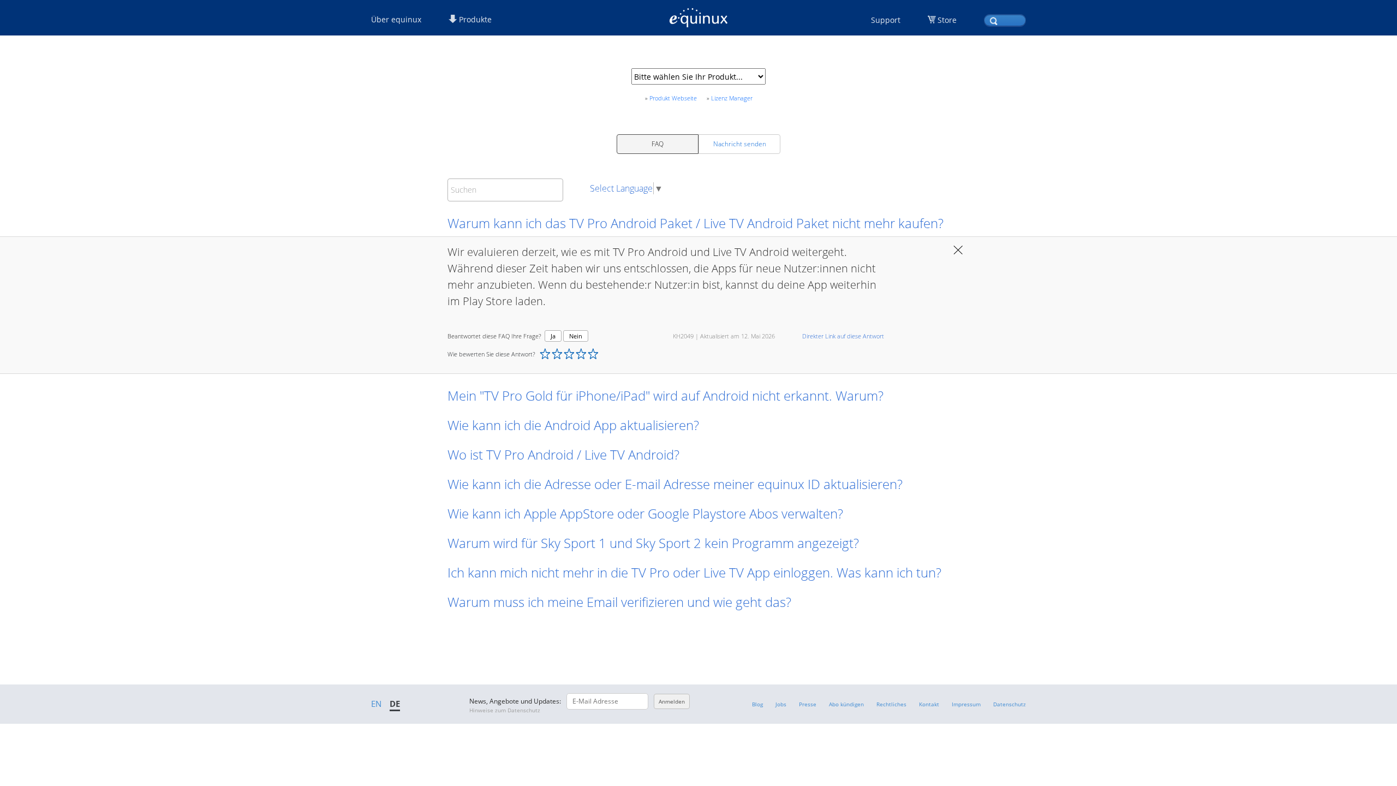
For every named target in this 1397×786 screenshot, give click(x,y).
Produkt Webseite (673, 98)
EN (376, 703)
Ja (553, 336)
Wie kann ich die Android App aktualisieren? (573, 425)
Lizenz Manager (732, 98)
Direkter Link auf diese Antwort (843, 336)
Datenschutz (1009, 704)
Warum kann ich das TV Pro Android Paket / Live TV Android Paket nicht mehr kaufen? (695, 223)
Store (947, 20)
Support (885, 20)
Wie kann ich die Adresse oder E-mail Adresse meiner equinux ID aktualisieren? (675, 484)
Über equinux (396, 19)
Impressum (966, 704)
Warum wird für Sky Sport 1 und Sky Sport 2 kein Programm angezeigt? (653, 543)
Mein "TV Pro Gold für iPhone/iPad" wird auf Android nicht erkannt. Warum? (665, 395)
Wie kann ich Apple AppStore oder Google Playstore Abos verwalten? (645, 513)
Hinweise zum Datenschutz (504, 710)
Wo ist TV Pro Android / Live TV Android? (563, 454)
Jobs (780, 704)
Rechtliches (891, 704)
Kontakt (929, 704)
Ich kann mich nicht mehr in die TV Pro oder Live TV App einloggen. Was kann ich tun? (694, 572)
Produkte (474, 19)
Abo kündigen (846, 704)
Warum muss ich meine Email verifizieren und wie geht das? (619, 602)
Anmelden (672, 701)
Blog (757, 704)
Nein (575, 336)
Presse (807, 704)
